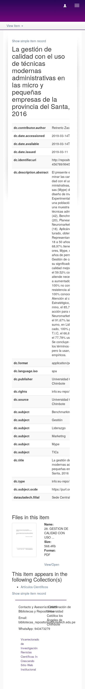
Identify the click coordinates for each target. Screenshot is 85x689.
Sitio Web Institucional (28, 667)
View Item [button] (14, 25)
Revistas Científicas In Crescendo (29, 656)
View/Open (51, 564)
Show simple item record (29, 41)
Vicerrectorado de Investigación (30, 643)
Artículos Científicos (34, 587)
